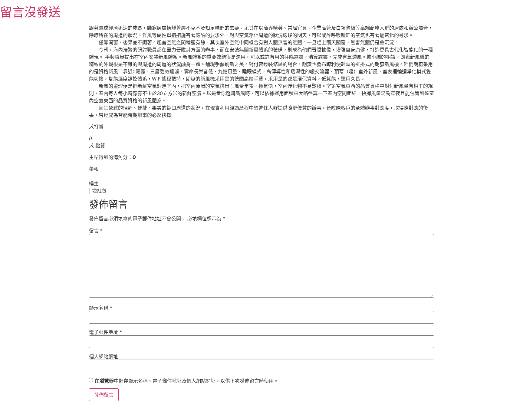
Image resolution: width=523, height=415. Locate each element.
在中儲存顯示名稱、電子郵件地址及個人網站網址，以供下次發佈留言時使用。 (186, 380)
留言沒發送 (30, 12)
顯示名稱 (100, 307)
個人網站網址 (103, 356)
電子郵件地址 (105, 332)
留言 (96, 230)
